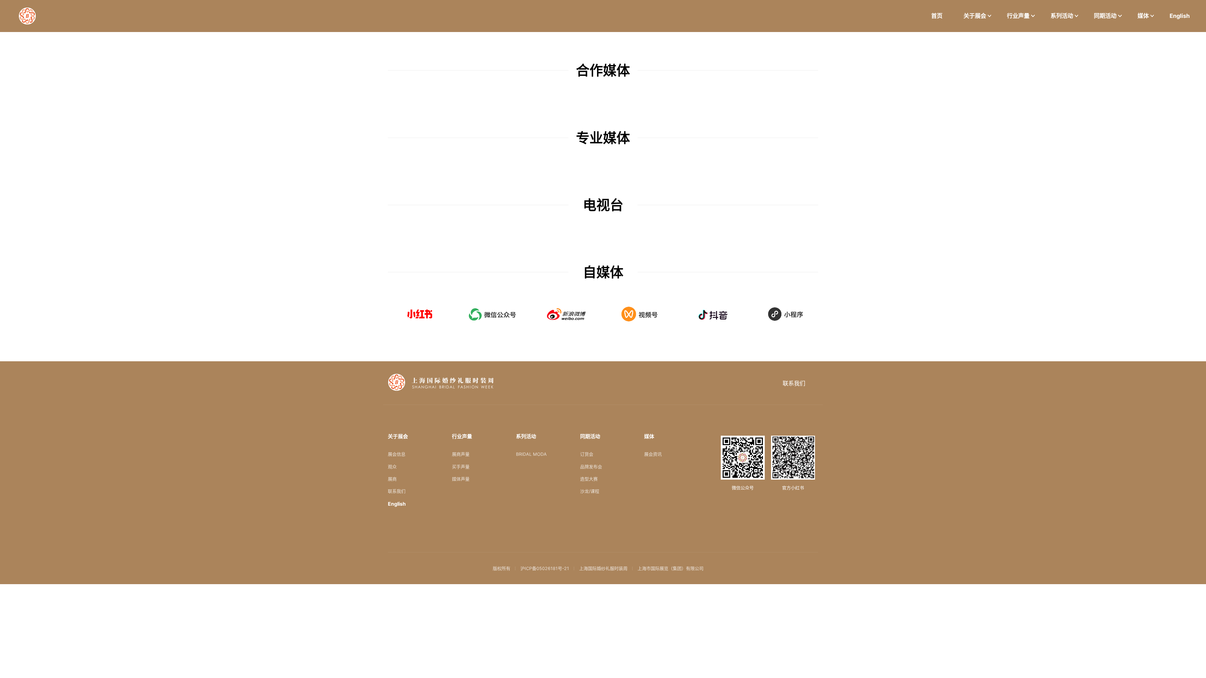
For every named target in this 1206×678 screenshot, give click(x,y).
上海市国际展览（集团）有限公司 (671, 568)
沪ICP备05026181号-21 (544, 568)
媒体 (1143, 15)
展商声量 (461, 454)
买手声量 (461, 466)
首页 (937, 15)
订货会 (586, 454)
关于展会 (975, 15)
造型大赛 (589, 479)
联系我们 (794, 383)
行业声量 (1018, 15)
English (1180, 15)
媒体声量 (461, 479)
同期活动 (1105, 15)
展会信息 (396, 454)
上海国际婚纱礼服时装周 (603, 568)
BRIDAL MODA (531, 454)
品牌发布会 (591, 466)
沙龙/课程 (589, 491)
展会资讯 (653, 454)
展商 (392, 479)
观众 (392, 466)
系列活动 (1062, 15)
